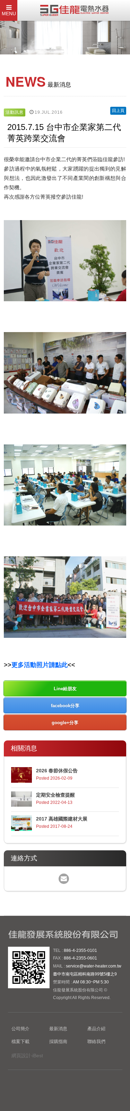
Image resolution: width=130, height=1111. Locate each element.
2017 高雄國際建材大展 (61, 819)
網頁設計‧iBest (27, 1055)
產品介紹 (96, 1028)
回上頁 (118, 110)
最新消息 (58, 1028)
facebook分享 (65, 705)
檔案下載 (20, 1041)
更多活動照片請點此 (39, 664)
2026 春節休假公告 (57, 770)
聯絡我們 (96, 1041)
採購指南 (58, 1041)
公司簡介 (20, 1028)
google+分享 (65, 722)
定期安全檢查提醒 (55, 795)
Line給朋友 (65, 688)
